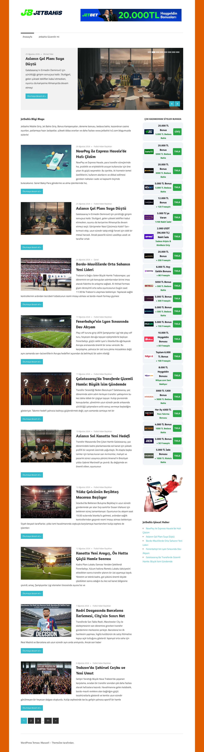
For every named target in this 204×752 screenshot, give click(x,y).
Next (177, 103)
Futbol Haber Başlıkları (103, 146)
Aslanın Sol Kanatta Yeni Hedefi (103, 435)
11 (48, 720)
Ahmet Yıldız (48, 54)
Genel (96, 259)
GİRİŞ (177, 131)
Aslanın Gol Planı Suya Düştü (101, 208)
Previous (171, 103)
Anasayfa (27, 37)
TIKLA (177, 151)
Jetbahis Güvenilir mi (49, 37)
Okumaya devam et (35, 96)
